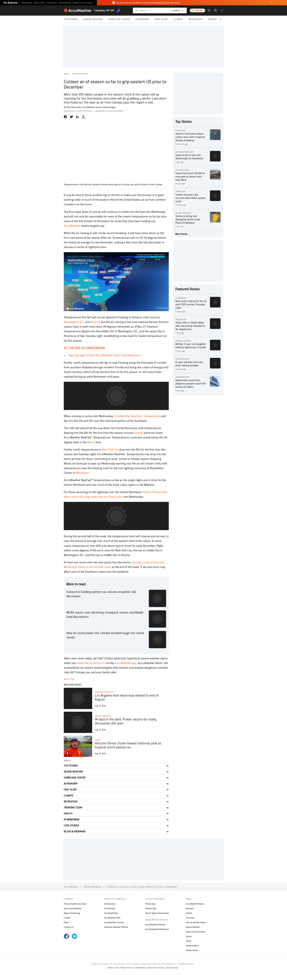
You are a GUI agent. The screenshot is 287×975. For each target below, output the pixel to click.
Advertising (65, 2)
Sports (189, 936)
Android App (150, 908)
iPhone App (150, 904)
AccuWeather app (125, 663)
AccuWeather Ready (195, 904)
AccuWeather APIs (112, 918)
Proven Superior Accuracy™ (75, 904)
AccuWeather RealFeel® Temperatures (137, 416)
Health (189, 913)
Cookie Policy (140, 967)
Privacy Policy (126, 967)
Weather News (192, 945)
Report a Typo (69, 679)
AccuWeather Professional (157, 929)
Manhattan (82, 473)
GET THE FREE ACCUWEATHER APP (84, 348)
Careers (67, 918)
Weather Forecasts (104, 692)
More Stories (181, 234)
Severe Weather (103, 716)
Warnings (27, 2)
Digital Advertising (72, 913)
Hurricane (190, 918)
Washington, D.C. (74, 322)
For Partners (109, 908)
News (66, 74)
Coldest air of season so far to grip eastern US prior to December (142, 886)
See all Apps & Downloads (157, 913)
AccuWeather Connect (114, 922)
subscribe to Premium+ (90, 663)
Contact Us (69, 927)
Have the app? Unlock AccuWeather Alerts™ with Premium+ (104, 355)
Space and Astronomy (195, 931)
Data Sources (172, 967)
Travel (188, 941)
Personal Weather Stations (116, 927)
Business (190, 908)
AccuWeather (72, 226)
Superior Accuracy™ (83, 2)
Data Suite (39, 2)
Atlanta (95, 322)
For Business (10, 2)
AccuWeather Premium (155, 924)
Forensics (51, 2)
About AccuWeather (72, 908)
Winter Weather (80, 74)
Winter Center (192, 950)
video (97, 740)
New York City (110, 449)
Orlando (138, 433)
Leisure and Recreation (196, 922)
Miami (91, 442)
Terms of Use (113, 967)
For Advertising (111, 913)
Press (66, 922)
